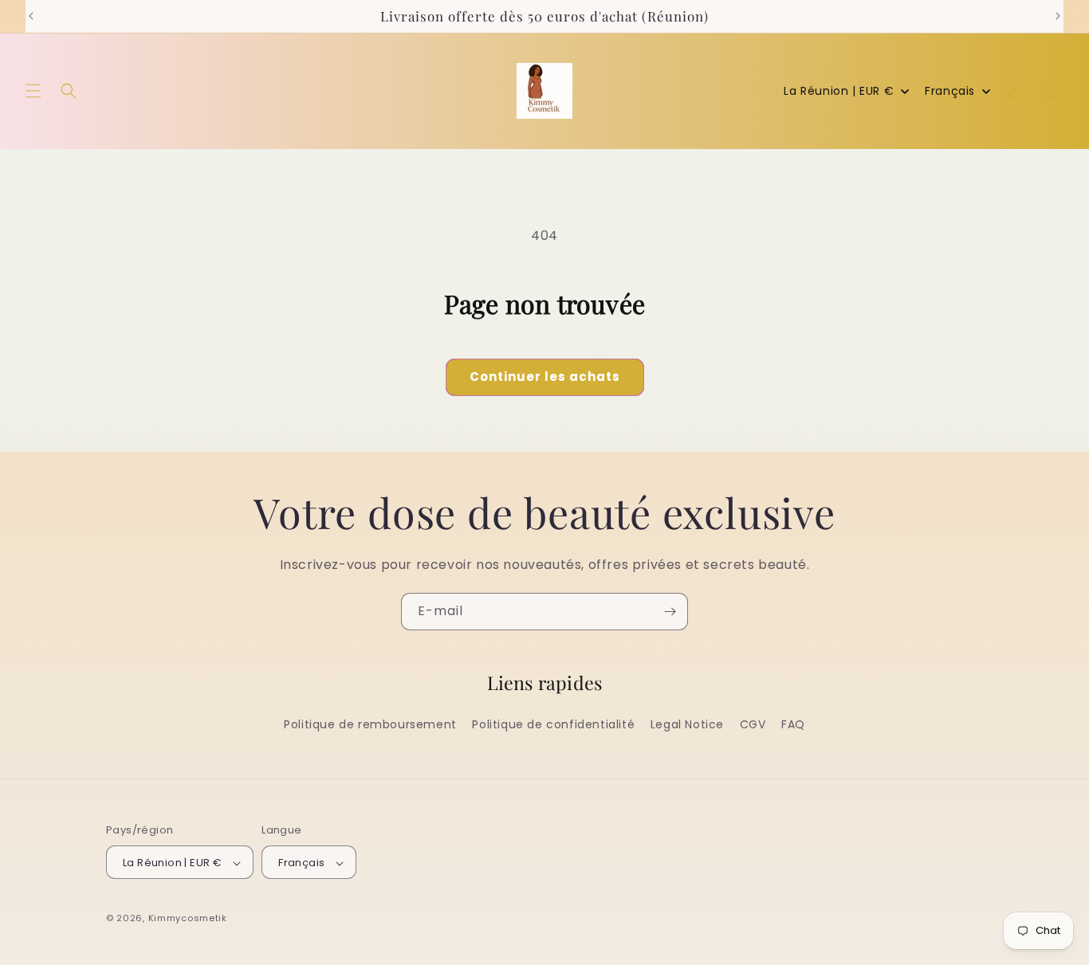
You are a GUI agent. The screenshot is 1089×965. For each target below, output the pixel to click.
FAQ (793, 724)
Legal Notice (687, 724)
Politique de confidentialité (553, 724)
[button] (33, 90)
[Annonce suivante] (1057, 16)
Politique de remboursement (370, 724)
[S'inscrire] (669, 611)
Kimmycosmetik (187, 918)
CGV (753, 724)
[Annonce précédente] (31, 16)
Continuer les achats (545, 376)
